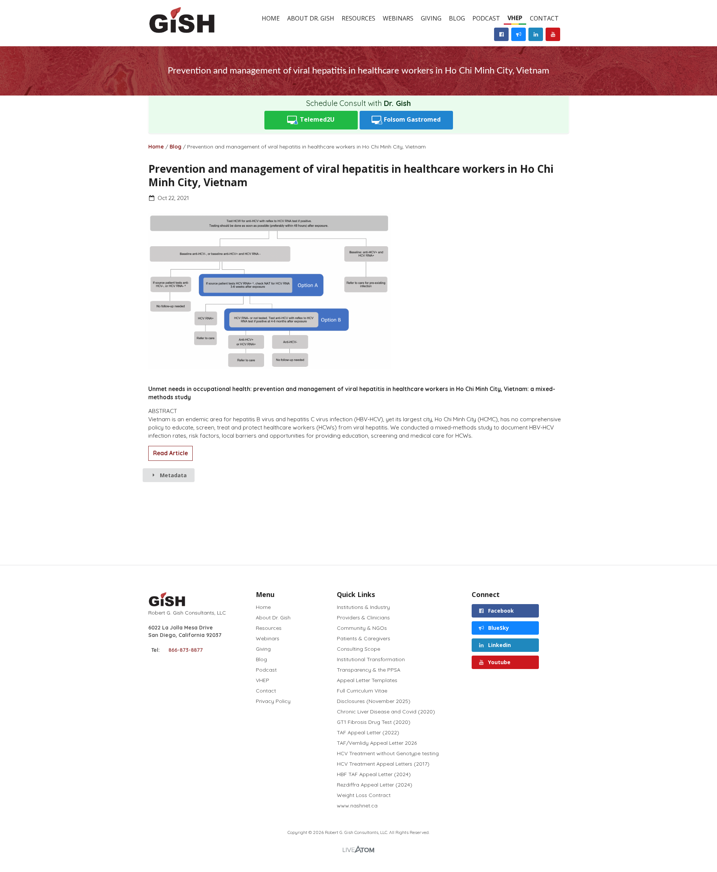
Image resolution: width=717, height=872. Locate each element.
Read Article (170, 453)
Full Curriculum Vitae (362, 690)
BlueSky (498, 627)
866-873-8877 (185, 650)
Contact (544, 18)
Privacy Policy (273, 701)
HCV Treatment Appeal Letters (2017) (383, 763)
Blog (457, 18)
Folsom (411, 119)
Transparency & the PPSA (368, 669)
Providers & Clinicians (363, 617)
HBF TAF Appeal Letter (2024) (374, 774)
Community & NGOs (362, 628)
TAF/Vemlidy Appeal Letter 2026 (377, 743)
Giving (431, 18)
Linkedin (499, 644)
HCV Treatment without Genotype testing (388, 753)
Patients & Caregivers (363, 638)
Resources (358, 18)
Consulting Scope (358, 649)
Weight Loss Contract (364, 795)
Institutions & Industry (363, 607)
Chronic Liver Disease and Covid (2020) (386, 711)
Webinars (398, 18)
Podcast (486, 18)
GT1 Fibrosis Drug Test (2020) (373, 722)
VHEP (515, 18)
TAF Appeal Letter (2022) (368, 732)
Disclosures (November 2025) (373, 701)
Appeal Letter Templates (367, 680)
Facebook (500, 610)
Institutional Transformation (371, 659)
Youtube (498, 662)
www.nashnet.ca (357, 805)
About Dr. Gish (310, 18)
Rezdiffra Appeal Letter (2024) (374, 784)
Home (271, 18)
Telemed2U (316, 119)
